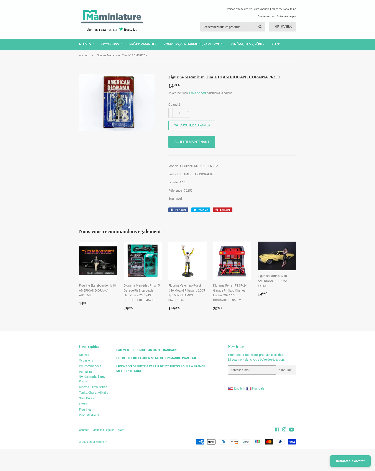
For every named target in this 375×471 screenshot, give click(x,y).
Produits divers (89, 415)
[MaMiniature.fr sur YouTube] (291, 430)
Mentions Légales (103, 429)
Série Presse (87, 398)
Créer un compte (286, 16)
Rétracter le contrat (350, 461)
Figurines (85, 409)
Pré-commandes (142, 44)
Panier (286, 26)
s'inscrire (286, 370)
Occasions (110, 44)
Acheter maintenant (191, 142)
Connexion (264, 16)
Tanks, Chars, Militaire (93, 392)
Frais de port (197, 93)
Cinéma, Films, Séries (247, 44)
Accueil (83, 55)
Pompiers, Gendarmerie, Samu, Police (194, 44)
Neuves (85, 44)
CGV (121, 429)
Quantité (174, 104)
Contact (84, 429)
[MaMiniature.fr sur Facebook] (277, 430)
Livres (83, 404)
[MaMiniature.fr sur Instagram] (284, 430)
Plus (275, 44)
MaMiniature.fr (98, 441)
